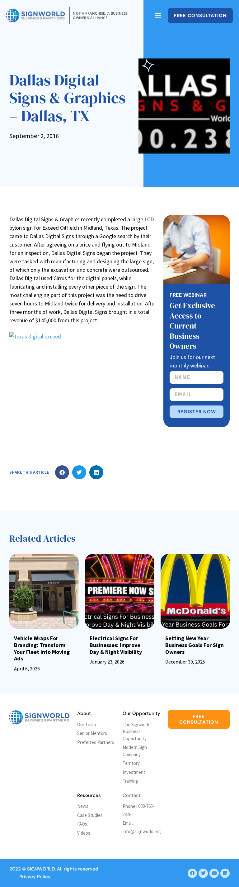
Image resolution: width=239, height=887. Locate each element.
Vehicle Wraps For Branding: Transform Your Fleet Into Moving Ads (42, 648)
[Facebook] (192, 873)
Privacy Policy (35, 877)
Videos (83, 833)
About (84, 713)
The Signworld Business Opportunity (137, 731)
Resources (89, 795)
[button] (62, 472)
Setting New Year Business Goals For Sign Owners (194, 645)
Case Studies (90, 815)
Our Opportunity (141, 713)
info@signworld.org (142, 831)
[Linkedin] (225, 873)
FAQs (82, 824)
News (82, 806)
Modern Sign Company (135, 750)
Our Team (86, 724)
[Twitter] (203, 873)
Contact (132, 795)
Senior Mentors (92, 733)
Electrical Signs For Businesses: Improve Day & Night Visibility (116, 645)
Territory (131, 763)
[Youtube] (214, 873)
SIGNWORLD (41, 869)
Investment (134, 772)
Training (130, 781)
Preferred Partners (95, 742)
